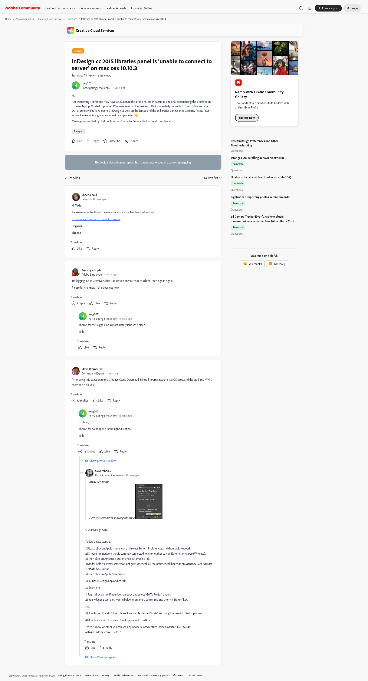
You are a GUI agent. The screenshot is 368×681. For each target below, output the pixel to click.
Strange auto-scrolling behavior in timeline (258, 157)
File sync (78, 131)
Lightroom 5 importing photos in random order (260, 197)
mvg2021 (87, 83)
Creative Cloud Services (50, 18)
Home (8, 18)
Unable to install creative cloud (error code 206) (261, 177)
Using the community (70, 675)
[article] (143, 222)
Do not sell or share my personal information (160, 675)
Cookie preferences (123, 675)
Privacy (105, 675)
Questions (72, 18)
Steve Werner (90, 369)
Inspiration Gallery (141, 8)
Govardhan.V (103, 471)
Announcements (91, 8)
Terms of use (91, 675)
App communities (25, 18)
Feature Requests (116, 8)
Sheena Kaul (89, 195)
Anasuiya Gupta (91, 270)
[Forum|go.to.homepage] (22, 8)
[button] (328, 8)
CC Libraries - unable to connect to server (96, 219)
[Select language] (309, 8)
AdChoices (197, 675)
